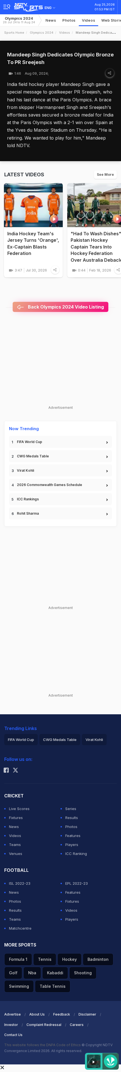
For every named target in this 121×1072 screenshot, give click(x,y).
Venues (15, 853)
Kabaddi (55, 972)
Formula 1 (18, 959)
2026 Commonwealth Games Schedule (49, 485)
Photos (69, 20)
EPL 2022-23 (76, 883)
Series (70, 808)
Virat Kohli (25, 470)
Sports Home (14, 33)
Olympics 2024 (19, 20)
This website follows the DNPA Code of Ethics (43, 1045)
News (51, 20)
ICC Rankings (28, 499)
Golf (13, 972)
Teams (15, 844)
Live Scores (19, 808)
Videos (88, 20)
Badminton (98, 959)
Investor (11, 1025)
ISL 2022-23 (19, 883)
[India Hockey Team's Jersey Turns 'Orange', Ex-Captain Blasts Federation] (33, 205)
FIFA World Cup (29, 442)
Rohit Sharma (28, 513)
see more (105, 174)
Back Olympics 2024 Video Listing (65, 307)
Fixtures (16, 817)
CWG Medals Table (33, 456)
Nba (32, 972)
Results (71, 817)
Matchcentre (20, 928)
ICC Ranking (76, 853)
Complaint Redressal (43, 1025)
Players (71, 844)
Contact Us (13, 1035)
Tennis (44, 959)
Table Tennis (53, 986)
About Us (37, 1014)
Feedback (61, 1014)
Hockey (69, 959)
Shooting (83, 972)
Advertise (12, 1014)
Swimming (19, 986)
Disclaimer (87, 1014)
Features (72, 835)
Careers (77, 1025)
